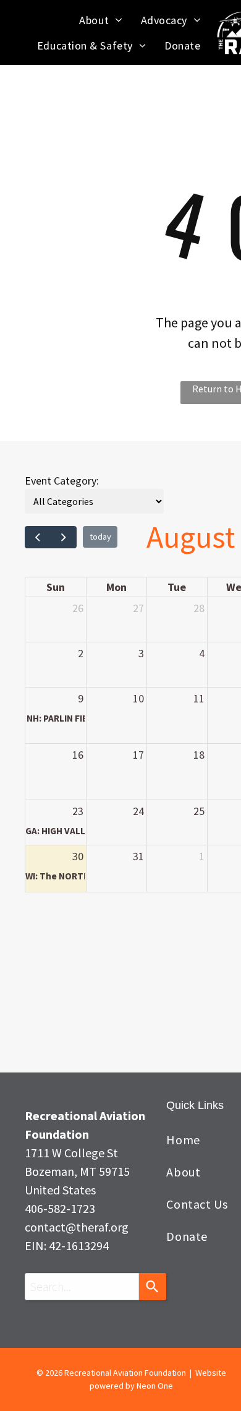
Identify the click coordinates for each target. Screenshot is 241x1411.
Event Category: (62, 480)
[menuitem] (100, 20)
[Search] (152, 1286)
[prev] (38, 537)
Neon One (155, 1385)
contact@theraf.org (77, 1227)
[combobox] (82, 1286)
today (100, 536)
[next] (63, 537)
